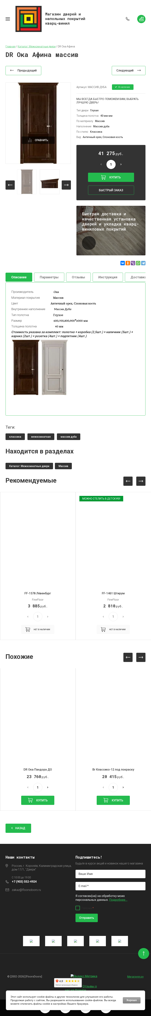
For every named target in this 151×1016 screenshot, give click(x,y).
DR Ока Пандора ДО (38, 769)
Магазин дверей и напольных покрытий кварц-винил (65, 19)
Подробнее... (118, 900)
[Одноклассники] (128, 263)
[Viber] (133, 263)
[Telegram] (143, 263)
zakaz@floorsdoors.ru (26, 890)
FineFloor (37, 599)
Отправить (86, 918)
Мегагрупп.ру (135, 976)
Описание (19, 277)
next (66, 185)
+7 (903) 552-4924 (24, 881)
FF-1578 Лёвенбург (37, 593)
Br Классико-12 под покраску (113, 769)
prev (10, 185)
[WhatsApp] (138, 263)
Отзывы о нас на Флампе (81, 988)
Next (140, 481)
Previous (128, 481)
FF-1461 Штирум (113, 593)
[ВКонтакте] (122, 263)
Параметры (49, 277)
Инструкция (107, 277)
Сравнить (41, 140)
